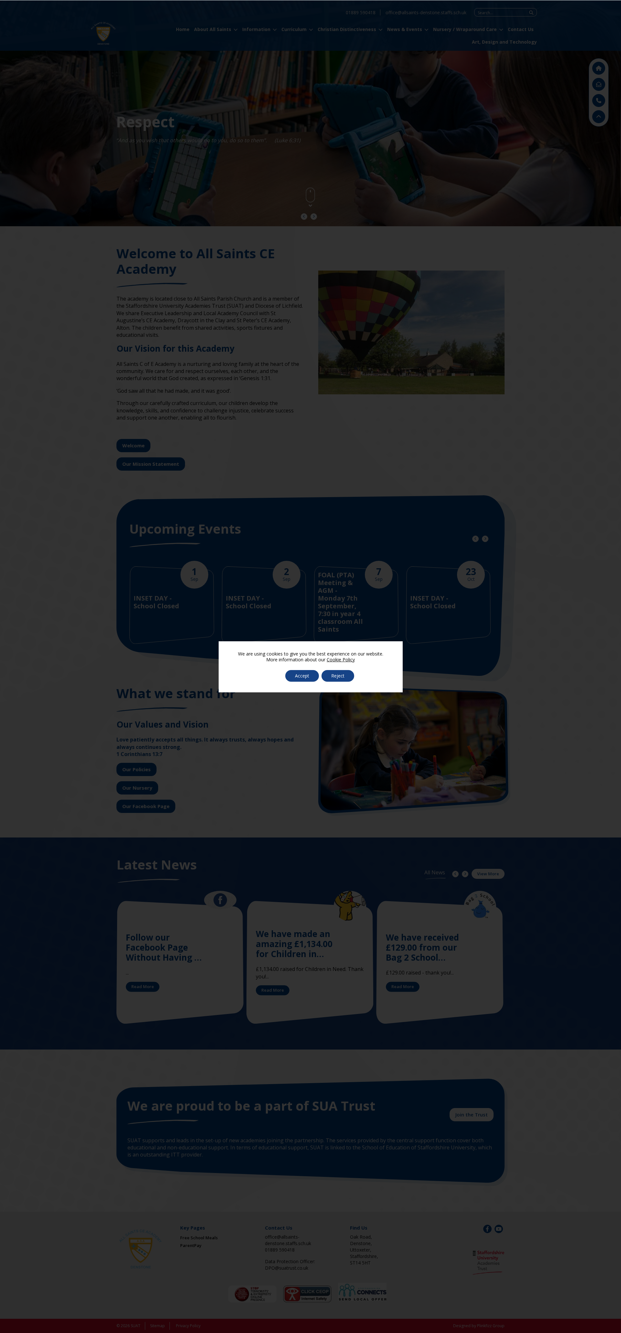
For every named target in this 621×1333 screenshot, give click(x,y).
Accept (302, 676)
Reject (337, 676)
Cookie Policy (341, 659)
